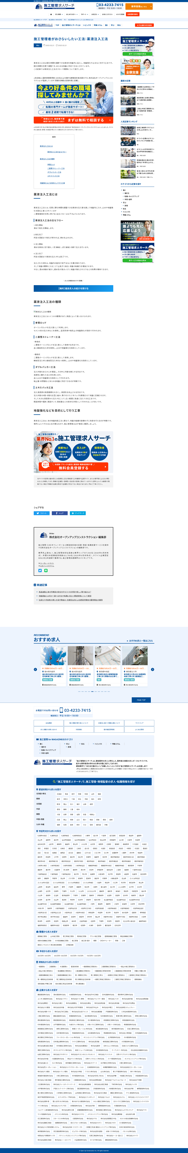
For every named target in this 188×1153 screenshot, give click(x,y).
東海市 (124, 904)
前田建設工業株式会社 (111, 1020)
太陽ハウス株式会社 (112, 1131)
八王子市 (97, 853)
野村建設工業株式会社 (62, 1080)
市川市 (84, 874)
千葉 (73, 799)
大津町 (91, 925)
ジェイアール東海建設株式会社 (48, 1110)
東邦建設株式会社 (44, 1131)
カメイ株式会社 (57, 1063)
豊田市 (100, 904)
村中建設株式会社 (78, 1076)
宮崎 (91, 825)
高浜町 (64, 900)
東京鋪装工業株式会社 (73, 1063)
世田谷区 (112, 848)
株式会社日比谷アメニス (80, 1011)
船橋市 (92, 874)
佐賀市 (83, 925)
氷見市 (40, 900)
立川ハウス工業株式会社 (121, 1101)
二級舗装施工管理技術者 (122, 971)
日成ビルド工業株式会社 (130, 1046)
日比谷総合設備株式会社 (139, 1050)
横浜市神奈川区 (128, 857)
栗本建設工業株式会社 (103, 1110)
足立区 (71, 853)
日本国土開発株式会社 (61, 1041)
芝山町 (124, 878)
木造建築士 (64, 966)
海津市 (49, 908)
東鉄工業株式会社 (62, 1029)
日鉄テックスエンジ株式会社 (95, 1059)
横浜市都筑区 (139, 861)
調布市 (40, 857)
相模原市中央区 (106, 865)
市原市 (54, 878)
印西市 (104, 878)
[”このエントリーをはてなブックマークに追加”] (78, 513)
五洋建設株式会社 (114, 1037)
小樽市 (87, 836)
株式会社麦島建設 (85, 1084)
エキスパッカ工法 (53, 176)
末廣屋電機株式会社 (110, 1067)
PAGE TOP (141, 700)
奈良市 (56, 921)
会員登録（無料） (132, 14)
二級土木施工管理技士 (45, 971)
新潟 (58, 804)
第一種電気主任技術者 (45, 979)
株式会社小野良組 (125, 1033)
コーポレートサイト (47, 563)
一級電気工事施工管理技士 (116, 975)
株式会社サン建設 (44, 1071)
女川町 (121, 840)
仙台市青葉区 (66, 840)
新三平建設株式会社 (120, 1071)
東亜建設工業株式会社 (45, 1029)
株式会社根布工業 (68, 1110)
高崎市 (91, 895)
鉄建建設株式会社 (130, 1024)
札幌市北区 (54, 836)
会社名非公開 (130, 1114)
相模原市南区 (119, 865)
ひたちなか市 (91, 891)
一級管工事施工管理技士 (102, 979)
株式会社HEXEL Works (96, 1076)
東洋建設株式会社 (118, 1029)
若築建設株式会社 (75, 1016)
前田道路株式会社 (128, 1020)
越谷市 (56, 887)
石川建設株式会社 (94, 1020)
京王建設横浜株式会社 (61, 1131)
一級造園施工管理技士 (64, 971)
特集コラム (98, 25)
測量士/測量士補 (140, 971)
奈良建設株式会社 (141, 1076)
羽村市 (104, 857)
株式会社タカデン (96, 1123)
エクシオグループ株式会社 (66, 1097)
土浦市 (40, 891)
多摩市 (88, 857)
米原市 (48, 921)
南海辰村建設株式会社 (45, 1076)
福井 (78, 804)
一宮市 (92, 904)
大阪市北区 (68, 912)
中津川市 (41, 908)
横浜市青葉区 (126, 861)
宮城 (79, 794)
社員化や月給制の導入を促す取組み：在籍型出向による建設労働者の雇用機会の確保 (71, 600)
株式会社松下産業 (135, 1080)
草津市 (40, 921)
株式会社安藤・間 (43, 1101)
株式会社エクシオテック (87, 1097)
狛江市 (80, 857)
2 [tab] (82, 692)
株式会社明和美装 (95, 1080)
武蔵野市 (115, 853)
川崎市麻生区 (80, 865)
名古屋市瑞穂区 (55, 904)
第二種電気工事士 (97, 975)
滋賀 (78, 814)
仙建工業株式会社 (44, 1054)
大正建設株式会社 (80, 1140)
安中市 (125, 895)
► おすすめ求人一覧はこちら (140, 640)
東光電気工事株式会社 (45, 1037)
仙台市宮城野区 (80, 840)
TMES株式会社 (117, 1084)
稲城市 (96, 857)
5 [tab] (92, 692)
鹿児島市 (108, 925)
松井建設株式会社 (107, 1016)
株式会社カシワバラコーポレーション (72, 1067)
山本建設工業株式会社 (82, 1093)
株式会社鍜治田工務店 (45, 1046)
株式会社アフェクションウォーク (115, 1080)
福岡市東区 (142, 921)
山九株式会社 (105, 1071)
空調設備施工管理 (111, 936)
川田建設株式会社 (58, 1059)
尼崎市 (73, 917)
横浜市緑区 (102, 861)
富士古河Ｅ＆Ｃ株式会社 (60, 1101)
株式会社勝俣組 (117, 1114)
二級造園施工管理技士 (82, 971)
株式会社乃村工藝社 (61, 1011)
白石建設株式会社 (94, 1033)
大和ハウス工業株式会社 (95, 1024)
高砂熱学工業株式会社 (125, 994)
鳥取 (71, 820)
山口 (78, 820)
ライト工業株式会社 (78, 1041)
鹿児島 (98, 825)
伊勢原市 (100, 870)
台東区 (62, 848)
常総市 (126, 891)
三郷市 (95, 887)
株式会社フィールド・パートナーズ (64, 1084)
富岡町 (117, 844)
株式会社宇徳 (128, 1088)
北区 (39, 853)
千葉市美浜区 (66, 874)
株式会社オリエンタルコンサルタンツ (83, 1054)
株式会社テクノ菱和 (77, 999)
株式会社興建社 (71, 1003)
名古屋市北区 (121, 900)
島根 (110, 820)
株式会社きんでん (119, 1097)
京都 (71, 814)
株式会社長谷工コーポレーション (131, 1067)
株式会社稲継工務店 (44, 1123)
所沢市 (123, 883)
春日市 (75, 925)
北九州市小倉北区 (129, 921)
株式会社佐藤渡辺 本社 (108, 1118)
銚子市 (76, 874)
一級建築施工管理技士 (89, 966)
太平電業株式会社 (59, 1024)
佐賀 (64, 825)
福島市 (67, 844)
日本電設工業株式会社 (45, 1033)
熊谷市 (107, 883)
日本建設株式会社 (102, 1050)
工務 (123, 940)
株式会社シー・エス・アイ (63, 1140)
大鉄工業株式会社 (62, 1076)
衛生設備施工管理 (126, 936)
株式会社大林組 (76, 1071)
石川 (71, 804)
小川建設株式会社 (125, 1123)
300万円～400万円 (44, 956)
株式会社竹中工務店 (91, 994)
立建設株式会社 (78, 1118)
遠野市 (48, 840)
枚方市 (108, 912)
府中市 (132, 853)
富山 (64, 804)
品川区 (87, 848)
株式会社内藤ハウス (44, 1011)
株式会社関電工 (43, 1003)
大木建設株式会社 (130, 1037)
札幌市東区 (65, 836)
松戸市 (110, 874)
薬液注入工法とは (46, 146)
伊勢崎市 (100, 895)
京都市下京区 (120, 917)
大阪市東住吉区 (138, 908)
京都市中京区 (108, 917)
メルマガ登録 (120, 14)
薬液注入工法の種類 (47, 159)
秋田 (86, 794)
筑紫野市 (66, 925)
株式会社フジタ (113, 999)
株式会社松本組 (43, 1059)
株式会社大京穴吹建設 (75, 1007)
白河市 (92, 844)
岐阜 (78, 809)
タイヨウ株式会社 (96, 1140)
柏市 (39, 878)
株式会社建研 (95, 1046)
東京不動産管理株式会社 (46, 1097)
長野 (91, 804)
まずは (144, 25)
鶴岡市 (59, 844)
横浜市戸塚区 (78, 861)
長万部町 (113, 836)
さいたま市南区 (88, 883)
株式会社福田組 (96, 1011)
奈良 (84, 814)
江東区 (79, 848)
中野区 (129, 848)
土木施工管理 (55, 936)
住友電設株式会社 (91, 1016)
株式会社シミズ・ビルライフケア (138, 1097)
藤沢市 (48, 870)
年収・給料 (128, 199)
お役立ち (94, 14)
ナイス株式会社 (43, 1106)
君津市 (80, 878)
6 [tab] (96, 692)
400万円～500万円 (60, 956)
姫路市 (65, 917)
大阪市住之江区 (55, 912)
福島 (99, 794)
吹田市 (100, 912)
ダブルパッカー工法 (54, 172)
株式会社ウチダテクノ (60, 1054)
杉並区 (137, 848)
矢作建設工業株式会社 (64, 1046)
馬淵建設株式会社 (110, 1033)
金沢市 (48, 900)
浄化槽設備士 (80, 984)
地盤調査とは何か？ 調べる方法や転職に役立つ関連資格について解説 (65, 596)
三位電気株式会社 (44, 1084)
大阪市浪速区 (99, 908)
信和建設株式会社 (44, 1041)
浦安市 (96, 878)
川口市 (115, 883)
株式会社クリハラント (105, 1054)
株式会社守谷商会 (129, 1003)
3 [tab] (86, 692)
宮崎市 (99, 925)
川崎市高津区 (55, 865)
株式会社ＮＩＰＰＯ (78, 1114)
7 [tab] (99, 692)
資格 (126, 205)
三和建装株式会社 (99, 1088)
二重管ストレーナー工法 (56, 168)
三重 (71, 809)
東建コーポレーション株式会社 (82, 1029)
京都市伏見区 (133, 917)
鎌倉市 (40, 870)
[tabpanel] (53, 666)
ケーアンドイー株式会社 (119, 1050)
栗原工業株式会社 (44, 1050)
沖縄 (105, 825)
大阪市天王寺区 (86, 908)
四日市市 (141, 904)
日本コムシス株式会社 (111, 1046)
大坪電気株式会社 (44, 1088)
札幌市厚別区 (77, 836)
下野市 (75, 895)
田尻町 (134, 912)
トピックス (87, 25)
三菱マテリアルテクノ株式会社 (126, 1054)
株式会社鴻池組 (114, 1003)
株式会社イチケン (62, 999)
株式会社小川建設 (44, 1007)
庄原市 (93, 921)
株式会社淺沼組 (94, 1041)
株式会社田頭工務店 (44, 1140)
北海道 (59, 794)
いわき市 (84, 844)
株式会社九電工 (57, 1003)
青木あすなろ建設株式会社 (81, 1101)
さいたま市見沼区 (59, 883)
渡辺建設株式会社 (83, 1088)
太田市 (109, 895)
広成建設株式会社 (93, 1067)
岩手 (73, 794)
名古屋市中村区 (134, 900)
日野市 (64, 857)
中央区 (144, 844)
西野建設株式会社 (104, 1106)
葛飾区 (79, 853)
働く (106, 25)
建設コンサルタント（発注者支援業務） (50, 945)
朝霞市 (79, 887)
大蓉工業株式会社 (125, 1063)
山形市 (51, 844)
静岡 (64, 809)
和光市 (87, 887)
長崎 (71, 825)
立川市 (106, 853)
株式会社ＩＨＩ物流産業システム (48, 1127)
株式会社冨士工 (43, 1063)
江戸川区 (88, 853)
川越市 (99, 883)
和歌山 (92, 814)
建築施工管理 (42, 936)
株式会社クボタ (110, 1123)
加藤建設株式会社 (61, 1123)
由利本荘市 (41, 844)
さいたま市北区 (135, 878)
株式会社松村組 (58, 1007)
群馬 (99, 799)
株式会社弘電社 (85, 1003)
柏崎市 (133, 895)
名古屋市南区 (81, 904)
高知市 (117, 921)
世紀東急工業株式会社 (76, 1020)
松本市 (80, 900)
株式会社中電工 (107, 1007)
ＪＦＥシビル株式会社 (61, 1114)
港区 (39, 848)
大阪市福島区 (60, 908)
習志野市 (143, 874)
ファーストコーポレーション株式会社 (68, 1037)
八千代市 (72, 878)
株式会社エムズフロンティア (124, 1110)
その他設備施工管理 (61, 940)
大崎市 (129, 840)
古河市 (48, 891)
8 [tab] (102, 692)
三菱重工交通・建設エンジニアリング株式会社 (101, 1127)
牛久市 (72, 891)
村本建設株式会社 (44, 1024)
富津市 (88, 878)
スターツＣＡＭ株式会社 (61, 1118)
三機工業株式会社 (44, 1016)
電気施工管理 (81, 936)
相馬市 (101, 844)
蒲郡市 (108, 904)
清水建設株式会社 (59, 994)
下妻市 (64, 891)
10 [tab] (109, 692)
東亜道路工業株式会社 (110, 1041)
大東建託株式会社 (115, 1088)
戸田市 (71, 887)
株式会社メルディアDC (58, 1106)
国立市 (72, 857)
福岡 (58, 825)
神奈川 (65, 799)
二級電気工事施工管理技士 (137, 975)
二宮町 (118, 870)
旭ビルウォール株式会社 (79, 1123)
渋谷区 (121, 848)
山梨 (84, 804)
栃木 (92, 799)
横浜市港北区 (66, 861)
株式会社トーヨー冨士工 (115, 1135)
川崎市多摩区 (67, 865)
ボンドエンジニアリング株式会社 (135, 1059)
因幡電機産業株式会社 (85, 1110)
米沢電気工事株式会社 (108, 1063)
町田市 (48, 857)
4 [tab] (89, 692)
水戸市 (131, 887)
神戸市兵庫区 (42, 917)
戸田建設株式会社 (112, 1011)
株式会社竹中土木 (92, 1007)
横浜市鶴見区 (115, 857)
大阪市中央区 (80, 912)
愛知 (58, 809)
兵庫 (64, 814)
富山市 (141, 895)
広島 (58, 820)
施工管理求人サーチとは (71, 25)
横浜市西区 (141, 857)
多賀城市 (113, 840)
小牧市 (116, 904)
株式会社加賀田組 (142, 999)
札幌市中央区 (42, 836)
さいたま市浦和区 (74, 883)
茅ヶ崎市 (66, 870)
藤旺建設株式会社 (111, 1140)
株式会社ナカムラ (104, 1097)
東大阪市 (125, 912)
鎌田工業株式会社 (116, 1093)
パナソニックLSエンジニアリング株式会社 (72, 1135)
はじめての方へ (71, 14)
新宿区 (46, 848)
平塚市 (139, 865)
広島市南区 (83, 921)
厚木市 (83, 870)
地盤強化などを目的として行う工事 (52, 183)
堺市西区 (143, 912)
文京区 (54, 848)
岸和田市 (91, 912)
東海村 (118, 891)
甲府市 (72, 900)
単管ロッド (51, 164)
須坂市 (88, 900)
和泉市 (116, 912)
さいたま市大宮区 (43, 883)
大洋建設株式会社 (128, 1041)
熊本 (78, 825)
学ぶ (65, 20)
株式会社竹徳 (90, 1106)
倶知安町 (122, 836)
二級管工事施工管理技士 (122, 979)
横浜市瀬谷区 (113, 861)
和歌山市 (65, 921)
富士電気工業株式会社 (45, 1093)
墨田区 (71, 848)
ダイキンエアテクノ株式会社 (62, 1050)
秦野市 (75, 870)
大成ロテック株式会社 (76, 1024)
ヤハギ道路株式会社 (44, 1114)
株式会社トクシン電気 (60, 1071)
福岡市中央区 (55, 925)
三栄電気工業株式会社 (64, 1093)
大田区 (103, 848)
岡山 (64, 820)
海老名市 (110, 870)
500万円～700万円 (76, 956)
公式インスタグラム (47, 566)
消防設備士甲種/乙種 (45, 984)
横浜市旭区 (90, 861)
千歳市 (103, 836)
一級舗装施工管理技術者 (102, 971)
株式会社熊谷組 (99, 1003)
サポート (83, 14)
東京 (58, 799)
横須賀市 (131, 865)
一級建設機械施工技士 (45, 975)
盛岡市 (139, 836)
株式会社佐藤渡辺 (81, 1046)
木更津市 (101, 874)
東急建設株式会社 (102, 1029)
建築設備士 (138, 979)
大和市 (91, 870)
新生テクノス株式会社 (75, 1059)
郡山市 (75, 844)
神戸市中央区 (55, 917)
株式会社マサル (92, 1118)
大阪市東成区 (112, 908)
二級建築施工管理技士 (108, 966)
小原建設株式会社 (76, 1106)
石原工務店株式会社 (96, 1135)
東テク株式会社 (135, 1071)
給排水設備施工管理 (44, 940)
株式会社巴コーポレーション (47, 1067)
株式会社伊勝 (111, 1076)
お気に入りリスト (107, 14)
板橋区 (54, 853)
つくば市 (81, 891)
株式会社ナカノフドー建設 (96, 999)
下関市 (101, 921)
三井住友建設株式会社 (129, 1011)
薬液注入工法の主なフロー (57, 152)
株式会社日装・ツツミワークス (72, 1127)
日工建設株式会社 (44, 1118)
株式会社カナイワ (132, 1135)
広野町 (109, 844)
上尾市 (40, 887)
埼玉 (79, 799)
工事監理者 (69, 945)
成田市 (126, 874)
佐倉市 (134, 874)
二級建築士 (52, 966)
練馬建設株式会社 (143, 1088)
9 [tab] (105, 692)
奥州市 (56, 840)
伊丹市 (89, 917)
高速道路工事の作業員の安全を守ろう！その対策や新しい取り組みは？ (65, 592)
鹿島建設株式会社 (44, 994)
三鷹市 (124, 853)
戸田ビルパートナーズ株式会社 (63, 1088)
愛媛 (97, 820)
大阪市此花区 (72, 908)
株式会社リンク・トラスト (141, 1101)
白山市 (56, 900)
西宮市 (81, 917)
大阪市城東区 (124, 908)
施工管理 (75, 940)
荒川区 (46, 853)
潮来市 (109, 891)
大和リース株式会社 (113, 1024)
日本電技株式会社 (62, 1033)
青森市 (131, 836)
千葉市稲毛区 (42, 874)
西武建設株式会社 (59, 1020)
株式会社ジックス (131, 1084)
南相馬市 (126, 844)
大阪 (58, 814)
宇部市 (109, 921)
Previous (35, 669)
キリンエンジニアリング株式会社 (94, 1037)
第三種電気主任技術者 (82, 979)
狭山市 (141, 883)
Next (152, 669)
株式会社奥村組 (127, 999)
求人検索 (58, 14)
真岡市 (48, 895)
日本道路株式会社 (108, 994)
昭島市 (140, 853)
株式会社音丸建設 (96, 1131)
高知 (104, 820)
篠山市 (97, 917)
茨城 (86, 799)
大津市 (143, 917)
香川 (84, 820)
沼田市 (117, 895)
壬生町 (56, 895)
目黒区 (95, 848)
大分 (84, 825)
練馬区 (62, 853)
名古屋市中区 (42, 904)
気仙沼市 (103, 840)
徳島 (91, 820)
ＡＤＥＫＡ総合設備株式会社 (129, 1118)
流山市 (62, 878)
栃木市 (143, 891)
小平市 (56, 857)
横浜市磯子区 (53, 861)
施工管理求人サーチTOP (40, 20)
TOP (57, 25)
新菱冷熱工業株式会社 (123, 1016)
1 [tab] (79, 692)
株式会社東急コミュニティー (125, 1007)
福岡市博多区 (42, 925)
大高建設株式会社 (120, 1106)
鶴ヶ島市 (104, 887)
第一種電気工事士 (81, 975)
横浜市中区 (41, 861)
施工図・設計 (85, 940)
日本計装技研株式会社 (126, 1127)
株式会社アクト (142, 1110)
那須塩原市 (66, 895)
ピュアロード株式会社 (79, 1131)
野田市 (118, 874)
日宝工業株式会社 (133, 1029)
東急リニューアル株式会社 (83, 1050)
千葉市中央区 (137, 870)
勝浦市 (46, 878)
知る (119, 25)
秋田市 (137, 840)
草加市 (48, 887)
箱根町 (126, 870)
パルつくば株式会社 (129, 1131)
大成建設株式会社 (75, 994)
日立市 (139, 887)
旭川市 (95, 836)
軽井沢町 (97, 900)
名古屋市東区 (108, 900)
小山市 (40, 895)
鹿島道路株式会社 (59, 1016)
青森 (66, 794)
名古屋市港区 (69, 904)
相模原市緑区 (92, 865)
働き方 (127, 193)
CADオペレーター (106, 940)
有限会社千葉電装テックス (46, 1135)
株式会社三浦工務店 (44, 1080)
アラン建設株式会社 (132, 1093)
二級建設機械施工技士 (64, 975)
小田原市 (57, 870)
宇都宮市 (135, 891)
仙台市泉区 (92, 840)
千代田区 (135, 844)
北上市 (40, 840)
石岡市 (56, 891)
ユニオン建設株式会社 (45, 999)
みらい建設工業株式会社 (101, 1101)
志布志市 (118, 925)
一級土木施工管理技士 (127, 966)
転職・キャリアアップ (132, 196)
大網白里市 (114, 878)
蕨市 (63, 887)
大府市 (132, 904)
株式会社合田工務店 (101, 1084)
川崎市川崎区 (42, 865)
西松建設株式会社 (44, 1020)
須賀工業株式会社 (141, 1016)
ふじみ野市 (122, 887)
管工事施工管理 (68, 936)
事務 (116, 940)
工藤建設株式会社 (80, 1080)
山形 (92, 794)
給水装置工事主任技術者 (63, 984)
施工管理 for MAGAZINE (55, 20)
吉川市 (112, 887)
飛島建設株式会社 (78, 1033)
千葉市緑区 (54, 874)
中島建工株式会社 (126, 1076)
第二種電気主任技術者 (64, 979)
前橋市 (83, 895)
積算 (95, 940)
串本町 (74, 921)
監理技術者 (75, 966)
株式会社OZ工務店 (100, 1093)
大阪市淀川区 (42, 912)
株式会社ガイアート (90, 1063)
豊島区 (145, 848)
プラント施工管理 (95, 936)
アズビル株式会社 (91, 1071)
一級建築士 (41, 966)
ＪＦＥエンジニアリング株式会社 (98, 1114)
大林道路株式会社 (141, 1033)
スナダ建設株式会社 (114, 1059)
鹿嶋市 (101, 891)
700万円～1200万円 (93, 956)
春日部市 (132, 883)
